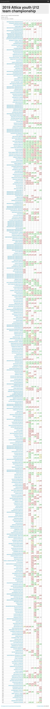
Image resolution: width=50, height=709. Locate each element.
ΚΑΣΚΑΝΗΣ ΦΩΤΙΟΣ (19, 468)
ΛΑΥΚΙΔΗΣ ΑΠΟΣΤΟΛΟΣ (18, 52)
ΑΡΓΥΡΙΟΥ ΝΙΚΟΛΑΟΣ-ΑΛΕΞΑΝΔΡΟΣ (16, 401)
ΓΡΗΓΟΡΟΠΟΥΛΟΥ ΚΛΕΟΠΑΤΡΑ (16, 210)
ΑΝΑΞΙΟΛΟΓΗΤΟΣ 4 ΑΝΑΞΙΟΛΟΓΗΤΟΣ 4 (15, 257)
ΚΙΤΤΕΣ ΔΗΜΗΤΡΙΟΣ (19, 251)
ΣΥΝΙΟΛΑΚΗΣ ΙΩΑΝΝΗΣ (18, 518)
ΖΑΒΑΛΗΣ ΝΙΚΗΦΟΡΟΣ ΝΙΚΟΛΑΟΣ (16, 498)
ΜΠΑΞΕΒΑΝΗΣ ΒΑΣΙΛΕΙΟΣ (18, 584)
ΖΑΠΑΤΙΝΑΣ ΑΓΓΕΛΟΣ (18, 696)
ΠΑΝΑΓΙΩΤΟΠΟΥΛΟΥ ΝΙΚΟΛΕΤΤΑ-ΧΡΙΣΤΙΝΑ (14, 563)
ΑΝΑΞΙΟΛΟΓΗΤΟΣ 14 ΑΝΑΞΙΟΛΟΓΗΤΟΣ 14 (15, 165)
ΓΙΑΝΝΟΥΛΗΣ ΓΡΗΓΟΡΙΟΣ (18, 409)
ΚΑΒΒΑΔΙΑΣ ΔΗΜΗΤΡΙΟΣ (18, 109)
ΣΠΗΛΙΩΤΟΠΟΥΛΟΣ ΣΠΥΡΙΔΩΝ (17, 548)
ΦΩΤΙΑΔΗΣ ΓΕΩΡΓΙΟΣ (18, 639)
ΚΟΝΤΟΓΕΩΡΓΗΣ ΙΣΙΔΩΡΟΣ (17, 240)
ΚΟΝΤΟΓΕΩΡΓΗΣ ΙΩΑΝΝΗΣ (17, 238)
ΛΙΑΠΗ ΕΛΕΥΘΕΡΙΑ (19, 523)
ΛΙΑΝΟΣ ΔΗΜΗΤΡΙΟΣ (19, 26)
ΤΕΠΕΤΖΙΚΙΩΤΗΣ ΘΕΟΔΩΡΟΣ (17, 212)
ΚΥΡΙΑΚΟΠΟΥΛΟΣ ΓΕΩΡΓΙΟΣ (17, 266)
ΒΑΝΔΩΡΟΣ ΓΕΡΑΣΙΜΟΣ (18, 365)
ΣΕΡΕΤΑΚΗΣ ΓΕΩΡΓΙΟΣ (18, 269)
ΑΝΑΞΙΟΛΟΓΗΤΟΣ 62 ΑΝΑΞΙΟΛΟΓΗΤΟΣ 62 (15, 246)
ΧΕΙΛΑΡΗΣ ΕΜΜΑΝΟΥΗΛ (18, 648)
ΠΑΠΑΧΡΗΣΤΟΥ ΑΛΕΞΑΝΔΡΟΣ (17, 495)
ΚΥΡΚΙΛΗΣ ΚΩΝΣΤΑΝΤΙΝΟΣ (17, 633)
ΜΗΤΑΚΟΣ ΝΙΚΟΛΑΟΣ (19, 428)
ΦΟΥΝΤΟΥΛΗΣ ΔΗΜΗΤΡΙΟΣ (17, 620)
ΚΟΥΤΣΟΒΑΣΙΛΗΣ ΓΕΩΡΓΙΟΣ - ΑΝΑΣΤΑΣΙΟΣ (14, 209)
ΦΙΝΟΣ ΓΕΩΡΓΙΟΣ (19, 450)
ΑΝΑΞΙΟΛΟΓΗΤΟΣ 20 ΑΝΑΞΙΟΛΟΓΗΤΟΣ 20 (15, 369)
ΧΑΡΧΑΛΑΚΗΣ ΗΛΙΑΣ (19, 335)
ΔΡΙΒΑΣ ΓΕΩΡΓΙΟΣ (19, 150)
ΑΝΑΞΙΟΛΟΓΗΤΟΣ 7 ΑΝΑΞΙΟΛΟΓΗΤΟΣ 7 (15, 222)
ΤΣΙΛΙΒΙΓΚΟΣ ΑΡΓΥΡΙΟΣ (18, 503)
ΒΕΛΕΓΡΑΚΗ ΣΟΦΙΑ (19, 139)
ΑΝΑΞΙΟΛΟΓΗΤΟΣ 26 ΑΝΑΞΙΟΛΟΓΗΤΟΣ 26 (15, 275)
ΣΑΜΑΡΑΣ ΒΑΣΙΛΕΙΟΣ (18, 609)
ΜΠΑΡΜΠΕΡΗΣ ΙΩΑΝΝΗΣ (18, 168)
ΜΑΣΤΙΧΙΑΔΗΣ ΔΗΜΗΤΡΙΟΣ (17, 136)
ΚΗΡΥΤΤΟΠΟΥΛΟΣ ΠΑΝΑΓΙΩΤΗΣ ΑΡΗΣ (15, 284)
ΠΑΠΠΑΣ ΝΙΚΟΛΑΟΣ (19, 513)
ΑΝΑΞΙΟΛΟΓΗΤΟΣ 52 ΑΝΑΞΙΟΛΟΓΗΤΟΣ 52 (15, 71)
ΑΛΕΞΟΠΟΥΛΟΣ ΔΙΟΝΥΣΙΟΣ (17, 112)
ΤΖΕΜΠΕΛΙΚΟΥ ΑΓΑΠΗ (18, 529)
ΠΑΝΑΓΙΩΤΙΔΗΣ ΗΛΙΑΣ (18, 303)
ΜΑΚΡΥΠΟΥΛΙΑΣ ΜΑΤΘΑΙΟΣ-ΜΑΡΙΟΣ (16, 425)
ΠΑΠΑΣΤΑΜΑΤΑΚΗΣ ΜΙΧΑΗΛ (17, 628)
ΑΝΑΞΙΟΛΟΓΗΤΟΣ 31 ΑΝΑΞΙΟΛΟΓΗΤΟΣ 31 (15, 447)
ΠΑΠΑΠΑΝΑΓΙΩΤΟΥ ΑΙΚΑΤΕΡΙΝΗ (17, 647)
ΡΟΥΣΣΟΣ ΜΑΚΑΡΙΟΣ (19, 285)
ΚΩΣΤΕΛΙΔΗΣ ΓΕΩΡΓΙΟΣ (18, 75)
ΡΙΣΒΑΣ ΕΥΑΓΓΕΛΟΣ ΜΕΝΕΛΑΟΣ (16, 59)
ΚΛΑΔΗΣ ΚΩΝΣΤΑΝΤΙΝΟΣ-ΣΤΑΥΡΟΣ (16, 368)
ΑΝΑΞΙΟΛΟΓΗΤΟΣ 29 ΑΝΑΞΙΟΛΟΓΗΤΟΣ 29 (15, 37)
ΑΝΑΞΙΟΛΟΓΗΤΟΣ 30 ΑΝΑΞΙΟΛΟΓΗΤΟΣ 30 (15, 446)
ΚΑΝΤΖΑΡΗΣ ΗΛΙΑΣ (19, 68)
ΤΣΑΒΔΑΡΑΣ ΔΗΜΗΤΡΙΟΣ (18, 144)
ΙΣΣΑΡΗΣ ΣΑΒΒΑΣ (19, 320)
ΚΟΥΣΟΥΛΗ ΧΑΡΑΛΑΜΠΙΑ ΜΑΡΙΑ (16, 443)
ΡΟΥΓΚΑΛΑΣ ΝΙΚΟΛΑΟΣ (18, 215)
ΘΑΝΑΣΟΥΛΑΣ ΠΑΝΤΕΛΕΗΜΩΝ (17, 344)
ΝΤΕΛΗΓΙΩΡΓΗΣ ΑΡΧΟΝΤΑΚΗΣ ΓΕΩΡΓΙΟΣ (15, 583)
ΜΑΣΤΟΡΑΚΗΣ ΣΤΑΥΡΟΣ (18, 674)
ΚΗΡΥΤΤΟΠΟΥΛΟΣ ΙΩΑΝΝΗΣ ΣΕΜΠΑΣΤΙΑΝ (15, 282)
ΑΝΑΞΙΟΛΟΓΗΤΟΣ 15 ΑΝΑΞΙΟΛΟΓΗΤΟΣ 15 (15, 360)
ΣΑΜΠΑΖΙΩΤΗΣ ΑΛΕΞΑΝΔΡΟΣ (17, 200)
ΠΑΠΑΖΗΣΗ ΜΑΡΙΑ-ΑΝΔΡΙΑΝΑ (17, 700)
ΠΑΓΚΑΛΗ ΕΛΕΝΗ (19, 570)
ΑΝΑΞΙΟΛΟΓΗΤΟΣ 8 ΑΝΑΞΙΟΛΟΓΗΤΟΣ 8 (15, 224)
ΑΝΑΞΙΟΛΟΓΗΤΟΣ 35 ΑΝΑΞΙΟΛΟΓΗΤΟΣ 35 (15, 329)
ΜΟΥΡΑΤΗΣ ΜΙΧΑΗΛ (19, 656)
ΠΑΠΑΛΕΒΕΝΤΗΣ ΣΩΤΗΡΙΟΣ (17, 573)
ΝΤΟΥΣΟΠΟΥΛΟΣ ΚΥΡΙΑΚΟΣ (17, 661)
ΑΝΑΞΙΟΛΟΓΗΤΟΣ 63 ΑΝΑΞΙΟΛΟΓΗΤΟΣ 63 (15, 247)
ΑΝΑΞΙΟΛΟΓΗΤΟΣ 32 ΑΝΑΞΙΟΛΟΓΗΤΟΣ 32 (15, 448)
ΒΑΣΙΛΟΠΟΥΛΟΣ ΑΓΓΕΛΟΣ (18, 254)
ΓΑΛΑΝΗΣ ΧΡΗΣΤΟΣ (19, 202)
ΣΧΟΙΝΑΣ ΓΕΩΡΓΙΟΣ (19, 402)
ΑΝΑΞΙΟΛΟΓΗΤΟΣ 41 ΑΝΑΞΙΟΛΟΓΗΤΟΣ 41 (15, 226)
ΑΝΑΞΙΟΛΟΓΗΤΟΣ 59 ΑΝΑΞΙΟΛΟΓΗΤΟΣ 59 (15, 33)
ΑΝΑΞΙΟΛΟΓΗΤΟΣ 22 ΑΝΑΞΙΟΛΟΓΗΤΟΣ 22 (15, 396)
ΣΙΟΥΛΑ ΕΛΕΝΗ (20, 581)
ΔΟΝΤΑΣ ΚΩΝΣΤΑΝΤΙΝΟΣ (18, 308)
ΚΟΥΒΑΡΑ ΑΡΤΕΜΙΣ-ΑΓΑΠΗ (17, 394)
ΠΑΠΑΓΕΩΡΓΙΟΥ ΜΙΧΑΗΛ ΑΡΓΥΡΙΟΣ (16, 154)
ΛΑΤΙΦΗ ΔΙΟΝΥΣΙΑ (19, 699)
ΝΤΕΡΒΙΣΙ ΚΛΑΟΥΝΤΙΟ (18, 575)
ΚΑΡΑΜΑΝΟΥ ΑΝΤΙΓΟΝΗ (18, 551)
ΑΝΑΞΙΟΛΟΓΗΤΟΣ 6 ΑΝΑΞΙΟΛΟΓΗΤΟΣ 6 (15, 221)
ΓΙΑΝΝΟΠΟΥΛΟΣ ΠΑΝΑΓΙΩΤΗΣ (17, 346)
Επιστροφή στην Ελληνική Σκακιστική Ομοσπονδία (11, 706)
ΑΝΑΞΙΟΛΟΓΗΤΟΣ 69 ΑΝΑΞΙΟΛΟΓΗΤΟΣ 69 (15, 74)
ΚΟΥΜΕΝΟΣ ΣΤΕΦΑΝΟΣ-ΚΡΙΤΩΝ (16, 631)
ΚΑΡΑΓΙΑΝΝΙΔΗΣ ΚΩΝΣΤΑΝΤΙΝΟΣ (16, 115)
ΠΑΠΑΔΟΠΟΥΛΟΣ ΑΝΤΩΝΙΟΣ (17, 250)
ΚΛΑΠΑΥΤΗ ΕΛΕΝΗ (19, 180)
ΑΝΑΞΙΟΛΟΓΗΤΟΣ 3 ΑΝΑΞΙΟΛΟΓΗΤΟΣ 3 (15, 256)
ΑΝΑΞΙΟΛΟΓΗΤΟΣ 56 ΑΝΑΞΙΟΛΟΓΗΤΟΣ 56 (15, 600)
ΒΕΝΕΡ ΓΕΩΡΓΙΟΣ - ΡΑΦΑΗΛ (17, 693)
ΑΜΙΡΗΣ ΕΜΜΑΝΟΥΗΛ (18, 163)
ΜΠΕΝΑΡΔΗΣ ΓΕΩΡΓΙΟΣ (18, 617)
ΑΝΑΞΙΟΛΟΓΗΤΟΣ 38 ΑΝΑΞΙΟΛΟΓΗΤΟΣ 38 (15, 309)
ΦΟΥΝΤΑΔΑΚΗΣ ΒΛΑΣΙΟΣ (18, 587)
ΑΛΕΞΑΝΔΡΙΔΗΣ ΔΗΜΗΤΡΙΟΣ (17, 482)
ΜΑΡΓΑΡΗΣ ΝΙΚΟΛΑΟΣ (18, 660)
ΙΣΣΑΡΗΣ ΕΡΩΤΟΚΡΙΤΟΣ (18, 538)
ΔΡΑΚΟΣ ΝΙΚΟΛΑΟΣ (19, 195)
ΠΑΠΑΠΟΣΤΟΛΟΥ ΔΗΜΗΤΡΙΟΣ (17, 510)
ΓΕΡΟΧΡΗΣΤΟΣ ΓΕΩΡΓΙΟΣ (18, 697)
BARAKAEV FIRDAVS (19, 374)
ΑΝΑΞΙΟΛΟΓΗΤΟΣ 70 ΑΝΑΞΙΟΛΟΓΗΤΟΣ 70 (15, 203)
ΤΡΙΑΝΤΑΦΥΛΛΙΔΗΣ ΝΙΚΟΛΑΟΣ (17, 532)
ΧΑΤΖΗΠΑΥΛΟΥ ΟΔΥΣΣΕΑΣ (17, 127)
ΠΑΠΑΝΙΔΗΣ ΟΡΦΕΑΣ (19, 42)
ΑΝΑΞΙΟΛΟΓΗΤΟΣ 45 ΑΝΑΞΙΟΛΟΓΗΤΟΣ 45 (15, 470)
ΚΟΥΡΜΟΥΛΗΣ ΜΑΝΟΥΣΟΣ (17, 553)
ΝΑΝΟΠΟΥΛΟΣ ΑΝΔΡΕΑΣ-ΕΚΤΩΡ (16, 92)
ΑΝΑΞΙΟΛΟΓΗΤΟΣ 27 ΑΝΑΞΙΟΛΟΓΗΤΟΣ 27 (15, 276)
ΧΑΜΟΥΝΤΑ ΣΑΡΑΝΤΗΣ (18, 392)
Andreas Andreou (41, 706)
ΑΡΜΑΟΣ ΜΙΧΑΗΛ (19, 472)
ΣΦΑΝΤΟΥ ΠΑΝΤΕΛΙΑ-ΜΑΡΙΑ (17, 62)
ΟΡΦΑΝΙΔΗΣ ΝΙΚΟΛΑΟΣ (18, 48)
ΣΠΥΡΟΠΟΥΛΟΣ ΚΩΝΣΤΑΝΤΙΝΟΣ (16, 376)
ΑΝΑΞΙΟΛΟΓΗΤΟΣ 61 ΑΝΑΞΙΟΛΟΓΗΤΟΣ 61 (15, 244)
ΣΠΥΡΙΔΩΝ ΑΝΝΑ (19, 121)
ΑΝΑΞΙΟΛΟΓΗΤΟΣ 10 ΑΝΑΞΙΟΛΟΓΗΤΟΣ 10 (15, 268)
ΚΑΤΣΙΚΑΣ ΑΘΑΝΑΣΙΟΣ (18, 382)
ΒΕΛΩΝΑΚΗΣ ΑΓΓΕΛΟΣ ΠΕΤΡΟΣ (16, 310)
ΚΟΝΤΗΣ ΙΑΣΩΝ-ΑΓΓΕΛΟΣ (18, 541)
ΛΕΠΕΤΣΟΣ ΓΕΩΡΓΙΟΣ (18, 474)
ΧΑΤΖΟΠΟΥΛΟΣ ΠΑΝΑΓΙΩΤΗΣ (17, 45)
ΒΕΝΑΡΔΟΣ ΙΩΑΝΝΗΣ (19, 611)
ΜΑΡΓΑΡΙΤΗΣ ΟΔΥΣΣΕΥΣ (18, 110)
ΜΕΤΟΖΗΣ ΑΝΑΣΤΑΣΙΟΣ (18, 420)
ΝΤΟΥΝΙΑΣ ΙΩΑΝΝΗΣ (19, 362)
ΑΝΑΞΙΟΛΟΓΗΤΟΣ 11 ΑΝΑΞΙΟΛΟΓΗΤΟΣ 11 (15, 230)
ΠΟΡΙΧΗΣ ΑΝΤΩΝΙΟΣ (19, 149)
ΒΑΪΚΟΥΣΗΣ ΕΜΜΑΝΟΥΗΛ (18, 416)
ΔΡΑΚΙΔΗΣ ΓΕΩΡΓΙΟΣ (19, 89)
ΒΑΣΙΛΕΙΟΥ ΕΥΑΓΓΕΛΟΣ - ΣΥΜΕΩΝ (16, 330)
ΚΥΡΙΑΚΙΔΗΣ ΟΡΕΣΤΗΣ (18, 281)
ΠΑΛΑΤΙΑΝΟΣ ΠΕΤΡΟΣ (18, 79)
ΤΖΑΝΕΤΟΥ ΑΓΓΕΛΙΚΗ (18, 356)
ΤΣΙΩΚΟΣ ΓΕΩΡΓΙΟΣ (19, 493)
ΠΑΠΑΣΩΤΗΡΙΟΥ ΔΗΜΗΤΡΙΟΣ (17, 233)
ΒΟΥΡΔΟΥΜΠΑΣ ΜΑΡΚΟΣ (18, 271)
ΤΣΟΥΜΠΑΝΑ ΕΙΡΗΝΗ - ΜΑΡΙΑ (17, 637)
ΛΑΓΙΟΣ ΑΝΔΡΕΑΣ (19, 576)
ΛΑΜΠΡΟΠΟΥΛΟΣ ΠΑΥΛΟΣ (18, 54)
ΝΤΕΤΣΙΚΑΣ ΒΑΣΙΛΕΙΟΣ (18, 301)
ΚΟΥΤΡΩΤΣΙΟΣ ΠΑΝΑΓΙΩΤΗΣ (17, 352)
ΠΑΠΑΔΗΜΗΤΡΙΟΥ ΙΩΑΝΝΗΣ (17, 97)
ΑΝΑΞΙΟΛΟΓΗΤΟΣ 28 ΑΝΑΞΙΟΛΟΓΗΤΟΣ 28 (15, 131)
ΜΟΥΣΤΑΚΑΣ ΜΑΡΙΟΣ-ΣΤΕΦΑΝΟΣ (16, 433)
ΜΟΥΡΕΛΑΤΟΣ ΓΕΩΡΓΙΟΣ (18, 56)
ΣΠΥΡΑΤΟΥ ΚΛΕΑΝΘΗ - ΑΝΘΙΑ (17, 82)
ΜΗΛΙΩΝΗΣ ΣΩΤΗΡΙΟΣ (18, 182)
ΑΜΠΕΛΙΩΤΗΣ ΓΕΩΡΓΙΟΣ (18, 100)
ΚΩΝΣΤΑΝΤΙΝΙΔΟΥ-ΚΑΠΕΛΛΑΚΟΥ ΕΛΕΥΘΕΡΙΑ (14, 237)
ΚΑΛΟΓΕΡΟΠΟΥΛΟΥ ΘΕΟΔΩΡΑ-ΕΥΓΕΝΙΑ (15, 655)
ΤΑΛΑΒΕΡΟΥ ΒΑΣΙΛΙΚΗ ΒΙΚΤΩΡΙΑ (16, 290)
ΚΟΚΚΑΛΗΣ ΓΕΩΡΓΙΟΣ (18, 332)
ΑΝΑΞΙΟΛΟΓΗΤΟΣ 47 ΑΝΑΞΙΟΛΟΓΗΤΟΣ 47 (15, 405)
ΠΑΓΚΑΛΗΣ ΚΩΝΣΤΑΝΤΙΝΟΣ (17, 323)
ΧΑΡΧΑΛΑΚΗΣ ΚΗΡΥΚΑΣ (18, 546)
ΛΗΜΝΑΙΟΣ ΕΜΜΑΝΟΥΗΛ (18, 157)
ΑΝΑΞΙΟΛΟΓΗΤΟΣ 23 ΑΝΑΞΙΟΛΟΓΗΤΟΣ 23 (15, 30)
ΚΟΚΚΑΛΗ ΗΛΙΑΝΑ (19, 621)
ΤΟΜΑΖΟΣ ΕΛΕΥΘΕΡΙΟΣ (18, 591)
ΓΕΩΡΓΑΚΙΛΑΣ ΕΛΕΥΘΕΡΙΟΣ (17, 422)
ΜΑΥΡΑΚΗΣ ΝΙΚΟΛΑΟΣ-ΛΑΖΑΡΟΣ (16, 680)
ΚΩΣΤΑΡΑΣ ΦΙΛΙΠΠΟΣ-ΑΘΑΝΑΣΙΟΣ (16, 414)
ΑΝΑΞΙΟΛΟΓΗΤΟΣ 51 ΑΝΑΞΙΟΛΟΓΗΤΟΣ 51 (15, 88)
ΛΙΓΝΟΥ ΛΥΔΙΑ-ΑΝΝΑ (19, 658)
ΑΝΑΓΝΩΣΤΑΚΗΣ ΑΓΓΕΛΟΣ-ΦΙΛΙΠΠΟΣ (15, 389)
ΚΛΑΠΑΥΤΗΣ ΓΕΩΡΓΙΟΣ (18, 565)
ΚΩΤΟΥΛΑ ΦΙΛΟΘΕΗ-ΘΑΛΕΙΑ (17, 479)
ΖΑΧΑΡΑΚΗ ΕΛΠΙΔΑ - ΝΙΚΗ (18, 337)
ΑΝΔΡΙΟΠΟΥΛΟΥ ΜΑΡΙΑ (18, 691)
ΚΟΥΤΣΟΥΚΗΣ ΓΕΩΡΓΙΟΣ (18, 363)
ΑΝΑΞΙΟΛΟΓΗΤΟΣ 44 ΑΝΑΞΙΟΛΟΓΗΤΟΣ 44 (15, 63)
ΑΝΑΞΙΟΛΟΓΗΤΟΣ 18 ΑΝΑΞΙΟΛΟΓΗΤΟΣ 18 (15, 194)
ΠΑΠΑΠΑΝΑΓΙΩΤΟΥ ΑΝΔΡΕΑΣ (17, 645)
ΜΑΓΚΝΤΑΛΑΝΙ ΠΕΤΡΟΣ (18, 626)
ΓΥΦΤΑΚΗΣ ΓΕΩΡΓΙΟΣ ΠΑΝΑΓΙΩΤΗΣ (16, 220)
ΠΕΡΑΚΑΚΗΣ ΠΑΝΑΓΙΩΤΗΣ (18, 688)
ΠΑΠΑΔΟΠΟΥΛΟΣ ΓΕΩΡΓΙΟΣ (17, 677)
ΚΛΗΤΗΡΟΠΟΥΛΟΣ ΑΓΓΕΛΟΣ (17, 218)
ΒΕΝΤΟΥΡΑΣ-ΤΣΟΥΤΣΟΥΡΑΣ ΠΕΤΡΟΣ (15, 306)
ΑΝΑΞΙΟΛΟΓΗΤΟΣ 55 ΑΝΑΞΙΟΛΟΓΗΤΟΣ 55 (15, 471)
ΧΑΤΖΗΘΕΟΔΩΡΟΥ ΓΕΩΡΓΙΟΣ (17, 690)
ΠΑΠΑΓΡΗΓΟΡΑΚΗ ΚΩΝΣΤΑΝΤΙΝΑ (16, 641)
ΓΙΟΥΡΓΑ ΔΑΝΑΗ (19, 430)
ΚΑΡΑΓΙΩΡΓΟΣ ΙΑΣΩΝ (18, 371)
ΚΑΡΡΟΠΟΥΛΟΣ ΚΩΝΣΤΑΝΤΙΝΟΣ (16, 380)
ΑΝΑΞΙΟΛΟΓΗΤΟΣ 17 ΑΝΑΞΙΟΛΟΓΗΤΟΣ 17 (15, 193)
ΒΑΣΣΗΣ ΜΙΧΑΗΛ (19, 354)
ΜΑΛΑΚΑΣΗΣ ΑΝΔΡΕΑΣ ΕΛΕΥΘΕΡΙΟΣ (15, 516)
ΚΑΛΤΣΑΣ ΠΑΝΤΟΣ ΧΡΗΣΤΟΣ (17, 652)
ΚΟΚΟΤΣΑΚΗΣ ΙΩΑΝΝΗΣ (18, 24)
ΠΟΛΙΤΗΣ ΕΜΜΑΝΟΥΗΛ (18, 146)
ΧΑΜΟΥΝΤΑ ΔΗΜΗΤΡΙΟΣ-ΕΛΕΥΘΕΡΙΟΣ (15, 391)
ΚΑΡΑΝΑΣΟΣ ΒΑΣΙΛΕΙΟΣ (18, 43)
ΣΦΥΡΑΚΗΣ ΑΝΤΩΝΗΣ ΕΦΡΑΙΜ (17, 118)
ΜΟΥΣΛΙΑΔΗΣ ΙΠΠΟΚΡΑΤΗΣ (17, 480)
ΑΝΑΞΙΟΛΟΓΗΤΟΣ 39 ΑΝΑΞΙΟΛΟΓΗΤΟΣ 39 (15, 325)
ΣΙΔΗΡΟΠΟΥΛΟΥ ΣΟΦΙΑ (18, 488)
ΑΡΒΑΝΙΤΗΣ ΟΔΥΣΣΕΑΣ (18, 557)
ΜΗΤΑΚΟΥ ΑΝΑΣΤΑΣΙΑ (18, 431)
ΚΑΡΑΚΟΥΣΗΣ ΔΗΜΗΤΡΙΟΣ (17, 682)
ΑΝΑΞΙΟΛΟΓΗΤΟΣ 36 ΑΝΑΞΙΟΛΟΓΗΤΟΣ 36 (15, 130)
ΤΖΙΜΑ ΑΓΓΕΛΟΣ (19, 197)
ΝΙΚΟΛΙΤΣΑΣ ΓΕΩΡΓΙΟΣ (18, 260)
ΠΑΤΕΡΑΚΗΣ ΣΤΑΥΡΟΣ (18, 559)
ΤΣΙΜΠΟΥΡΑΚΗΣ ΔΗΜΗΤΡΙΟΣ (17, 261)
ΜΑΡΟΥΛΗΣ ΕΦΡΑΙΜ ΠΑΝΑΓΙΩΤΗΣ (16, 589)
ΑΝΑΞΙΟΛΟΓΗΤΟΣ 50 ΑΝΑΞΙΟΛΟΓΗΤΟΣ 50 (15, 383)
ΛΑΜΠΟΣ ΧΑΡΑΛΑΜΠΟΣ (18, 243)
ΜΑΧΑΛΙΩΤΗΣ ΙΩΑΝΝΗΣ (18, 123)
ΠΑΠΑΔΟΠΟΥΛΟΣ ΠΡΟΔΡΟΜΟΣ (17, 116)
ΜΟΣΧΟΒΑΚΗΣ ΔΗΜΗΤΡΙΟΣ (17, 462)
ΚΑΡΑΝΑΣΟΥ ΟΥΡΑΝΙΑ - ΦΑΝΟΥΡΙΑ (16, 40)
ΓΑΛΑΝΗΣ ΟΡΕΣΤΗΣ (19, 650)
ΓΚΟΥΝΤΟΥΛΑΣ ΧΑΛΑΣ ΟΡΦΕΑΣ (16, 377)
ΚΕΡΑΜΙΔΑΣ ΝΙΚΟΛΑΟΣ (18, 597)
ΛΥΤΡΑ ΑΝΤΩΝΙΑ (19, 562)
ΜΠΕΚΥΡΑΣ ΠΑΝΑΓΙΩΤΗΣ (18, 407)
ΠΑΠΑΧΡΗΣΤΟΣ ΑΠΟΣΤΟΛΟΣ (17, 467)
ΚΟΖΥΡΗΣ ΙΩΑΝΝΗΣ (19, 65)
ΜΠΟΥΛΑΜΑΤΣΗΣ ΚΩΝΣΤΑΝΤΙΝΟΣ (16, 83)
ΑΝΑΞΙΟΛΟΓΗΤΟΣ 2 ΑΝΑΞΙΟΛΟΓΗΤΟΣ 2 (15, 36)
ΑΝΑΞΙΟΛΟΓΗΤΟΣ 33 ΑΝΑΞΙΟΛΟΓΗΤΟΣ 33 (15, 248)
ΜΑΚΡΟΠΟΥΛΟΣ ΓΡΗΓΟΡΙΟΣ (17, 351)
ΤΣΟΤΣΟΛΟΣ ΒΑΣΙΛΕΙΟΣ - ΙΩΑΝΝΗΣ (16, 232)
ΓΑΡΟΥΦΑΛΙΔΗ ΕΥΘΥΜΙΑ (18, 205)
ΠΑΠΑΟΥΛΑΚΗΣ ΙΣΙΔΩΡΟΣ (18, 463)
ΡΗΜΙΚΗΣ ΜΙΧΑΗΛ (19, 603)
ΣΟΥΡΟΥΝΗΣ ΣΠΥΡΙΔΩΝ (18, 29)
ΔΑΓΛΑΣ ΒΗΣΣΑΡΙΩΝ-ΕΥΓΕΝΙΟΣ (17, 528)
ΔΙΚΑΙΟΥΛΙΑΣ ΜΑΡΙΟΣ (18, 476)
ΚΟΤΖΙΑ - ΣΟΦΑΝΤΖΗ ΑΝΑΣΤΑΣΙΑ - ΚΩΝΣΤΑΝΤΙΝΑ (13, 560)
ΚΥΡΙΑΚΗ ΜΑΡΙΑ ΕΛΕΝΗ (18, 287)
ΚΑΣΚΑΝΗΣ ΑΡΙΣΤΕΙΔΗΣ (18, 312)
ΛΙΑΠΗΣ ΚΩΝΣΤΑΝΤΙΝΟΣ (18, 457)
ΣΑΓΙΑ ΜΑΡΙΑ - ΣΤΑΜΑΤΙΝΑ (17, 663)
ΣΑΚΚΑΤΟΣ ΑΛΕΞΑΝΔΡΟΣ (18, 444)
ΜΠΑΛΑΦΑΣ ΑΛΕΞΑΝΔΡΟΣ (18, 520)
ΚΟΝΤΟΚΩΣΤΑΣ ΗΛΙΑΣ (18, 176)
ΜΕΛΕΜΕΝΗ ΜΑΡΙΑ (19, 579)
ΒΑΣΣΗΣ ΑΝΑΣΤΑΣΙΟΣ (18, 292)
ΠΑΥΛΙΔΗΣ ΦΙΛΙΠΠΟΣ (19, 694)
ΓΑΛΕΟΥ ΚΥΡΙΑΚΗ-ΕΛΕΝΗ (18, 126)
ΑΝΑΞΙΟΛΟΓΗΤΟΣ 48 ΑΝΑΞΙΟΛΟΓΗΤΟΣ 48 (15, 419)
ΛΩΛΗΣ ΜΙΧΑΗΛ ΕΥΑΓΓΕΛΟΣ (17, 451)
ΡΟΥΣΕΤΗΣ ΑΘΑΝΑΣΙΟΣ (18, 615)
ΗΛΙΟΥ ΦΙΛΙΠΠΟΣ (19, 134)
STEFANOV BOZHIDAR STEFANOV (16, 395)
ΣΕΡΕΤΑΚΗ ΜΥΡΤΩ (19, 417)
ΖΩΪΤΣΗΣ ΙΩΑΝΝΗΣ (19, 228)
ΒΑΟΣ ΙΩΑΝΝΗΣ (20, 46)
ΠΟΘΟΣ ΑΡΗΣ (20, 77)
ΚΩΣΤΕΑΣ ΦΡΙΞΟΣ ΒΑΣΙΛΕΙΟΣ (17, 386)
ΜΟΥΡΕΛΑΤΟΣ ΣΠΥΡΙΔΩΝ (18, 51)
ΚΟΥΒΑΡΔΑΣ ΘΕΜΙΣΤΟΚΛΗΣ (17, 235)
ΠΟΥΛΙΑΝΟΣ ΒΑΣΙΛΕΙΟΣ (18, 683)
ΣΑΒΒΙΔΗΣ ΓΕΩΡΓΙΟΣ (19, 279)
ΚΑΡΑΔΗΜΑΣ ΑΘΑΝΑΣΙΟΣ (18, 485)
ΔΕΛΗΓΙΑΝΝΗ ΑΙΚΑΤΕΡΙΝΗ (18, 102)
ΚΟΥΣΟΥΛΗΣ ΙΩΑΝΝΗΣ (18, 172)
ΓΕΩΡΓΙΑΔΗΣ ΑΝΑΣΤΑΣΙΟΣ (17, 141)
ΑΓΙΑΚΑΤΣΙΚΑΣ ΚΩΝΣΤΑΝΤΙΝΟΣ (17, 147)
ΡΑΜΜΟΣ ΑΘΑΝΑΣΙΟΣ (18, 296)
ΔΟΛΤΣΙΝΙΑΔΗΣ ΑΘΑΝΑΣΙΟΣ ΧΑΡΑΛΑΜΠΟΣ (14, 38)
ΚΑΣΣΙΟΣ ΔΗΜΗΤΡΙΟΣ (18, 142)
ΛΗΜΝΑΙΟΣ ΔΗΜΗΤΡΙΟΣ (18, 385)
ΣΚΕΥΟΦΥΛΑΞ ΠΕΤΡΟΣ (18, 664)
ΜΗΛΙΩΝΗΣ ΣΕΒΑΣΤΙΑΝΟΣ (18, 184)
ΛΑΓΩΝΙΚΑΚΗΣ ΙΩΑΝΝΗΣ (18, 322)
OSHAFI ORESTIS (19, 567)
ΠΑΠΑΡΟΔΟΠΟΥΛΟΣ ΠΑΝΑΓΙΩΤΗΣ (16, 338)
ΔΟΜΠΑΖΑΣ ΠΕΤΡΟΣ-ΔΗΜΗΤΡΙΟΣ (16, 526)
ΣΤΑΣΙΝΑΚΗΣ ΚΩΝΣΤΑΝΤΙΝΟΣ (17, 166)
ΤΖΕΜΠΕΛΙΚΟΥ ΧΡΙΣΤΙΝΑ (18, 531)
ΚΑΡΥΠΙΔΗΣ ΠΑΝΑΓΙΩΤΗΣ (18, 578)
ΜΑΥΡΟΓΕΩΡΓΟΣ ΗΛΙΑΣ (18, 300)
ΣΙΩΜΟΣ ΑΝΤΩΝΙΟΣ (19, 636)
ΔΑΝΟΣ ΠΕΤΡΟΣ (20, 411)
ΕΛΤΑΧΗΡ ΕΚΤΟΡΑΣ (19, 272)
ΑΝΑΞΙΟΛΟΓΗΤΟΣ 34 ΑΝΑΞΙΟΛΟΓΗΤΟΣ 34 (15, 512)
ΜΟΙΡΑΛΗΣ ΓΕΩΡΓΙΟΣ (18, 357)
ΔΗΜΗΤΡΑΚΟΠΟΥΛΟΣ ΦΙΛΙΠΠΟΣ (16, 595)
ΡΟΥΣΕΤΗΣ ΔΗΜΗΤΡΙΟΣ (18, 614)
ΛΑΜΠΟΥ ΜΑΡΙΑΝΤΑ (19, 241)
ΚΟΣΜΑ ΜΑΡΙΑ (20, 604)
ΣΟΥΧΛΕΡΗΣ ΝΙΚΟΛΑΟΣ (18, 99)
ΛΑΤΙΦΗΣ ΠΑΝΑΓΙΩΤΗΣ (18, 327)
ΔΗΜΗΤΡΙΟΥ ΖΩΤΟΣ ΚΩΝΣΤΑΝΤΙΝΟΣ (16, 155)
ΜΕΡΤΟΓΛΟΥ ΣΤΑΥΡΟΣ (18, 492)
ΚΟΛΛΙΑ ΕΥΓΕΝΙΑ (19, 60)
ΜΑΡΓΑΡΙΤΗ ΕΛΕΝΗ (19, 653)
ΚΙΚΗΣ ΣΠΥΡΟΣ (20, 213)
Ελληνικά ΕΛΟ (5, 1)
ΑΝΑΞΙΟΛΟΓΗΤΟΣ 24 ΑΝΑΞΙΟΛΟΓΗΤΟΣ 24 (15, 274)
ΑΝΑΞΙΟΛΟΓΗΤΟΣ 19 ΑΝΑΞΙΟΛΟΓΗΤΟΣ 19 (15, 404)
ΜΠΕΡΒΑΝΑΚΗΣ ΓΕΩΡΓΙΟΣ (17, 499)
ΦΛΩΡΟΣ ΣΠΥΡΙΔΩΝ (19, 668)
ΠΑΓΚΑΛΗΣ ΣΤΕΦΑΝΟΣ (18, 568)
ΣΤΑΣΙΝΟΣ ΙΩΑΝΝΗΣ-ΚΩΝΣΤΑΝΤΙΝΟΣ (16, 439)
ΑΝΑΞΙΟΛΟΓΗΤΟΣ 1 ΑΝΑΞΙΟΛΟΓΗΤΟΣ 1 (15, 34)
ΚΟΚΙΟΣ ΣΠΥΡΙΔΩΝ (19, 441)
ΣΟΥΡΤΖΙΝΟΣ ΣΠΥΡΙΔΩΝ (18, 642)
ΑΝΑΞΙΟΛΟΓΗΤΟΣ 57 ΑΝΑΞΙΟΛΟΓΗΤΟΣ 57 (15, 113)
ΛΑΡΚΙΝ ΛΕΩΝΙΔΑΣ (19, 298)
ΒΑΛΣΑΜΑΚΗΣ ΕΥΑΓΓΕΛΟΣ (17, 549)
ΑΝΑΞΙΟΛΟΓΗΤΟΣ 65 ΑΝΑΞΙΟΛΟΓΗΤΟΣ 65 (15, 408)
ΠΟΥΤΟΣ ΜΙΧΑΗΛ (19, 187)
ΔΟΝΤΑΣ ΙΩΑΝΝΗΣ (19, 506)
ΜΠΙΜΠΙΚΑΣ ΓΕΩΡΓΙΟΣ (18, 315)
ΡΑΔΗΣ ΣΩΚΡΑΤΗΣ (19, 158)
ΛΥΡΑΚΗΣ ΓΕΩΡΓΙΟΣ (19, 340)
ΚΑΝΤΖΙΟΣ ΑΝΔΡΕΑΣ (19, 198)
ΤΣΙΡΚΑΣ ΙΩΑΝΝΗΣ (19, 438)
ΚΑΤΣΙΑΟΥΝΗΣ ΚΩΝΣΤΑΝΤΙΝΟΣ (17, 427)
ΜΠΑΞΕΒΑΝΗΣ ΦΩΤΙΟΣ (18, 66)
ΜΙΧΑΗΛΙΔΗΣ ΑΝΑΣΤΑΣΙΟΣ (18, 179)
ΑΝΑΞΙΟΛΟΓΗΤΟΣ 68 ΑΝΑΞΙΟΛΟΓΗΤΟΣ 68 (15, 459)
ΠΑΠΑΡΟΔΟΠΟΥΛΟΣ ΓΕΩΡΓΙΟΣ (17, 343)
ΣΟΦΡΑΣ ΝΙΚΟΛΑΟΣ (19, 507)
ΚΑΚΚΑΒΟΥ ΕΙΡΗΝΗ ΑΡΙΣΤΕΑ (17, 545)
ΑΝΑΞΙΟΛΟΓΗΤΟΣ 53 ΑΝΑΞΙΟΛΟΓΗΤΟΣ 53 (15, 107)
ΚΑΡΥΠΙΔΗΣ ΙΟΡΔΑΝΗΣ (18, 70)
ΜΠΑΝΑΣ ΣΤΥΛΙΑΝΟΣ (19, 501)
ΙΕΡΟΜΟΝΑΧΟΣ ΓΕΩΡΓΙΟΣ (18, 687)
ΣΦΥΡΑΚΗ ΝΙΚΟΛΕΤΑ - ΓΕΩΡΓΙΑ (16, 120)
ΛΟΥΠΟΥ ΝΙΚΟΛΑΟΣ (19, 413)
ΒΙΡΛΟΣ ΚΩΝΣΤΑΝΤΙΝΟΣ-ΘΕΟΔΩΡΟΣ (16, 685)
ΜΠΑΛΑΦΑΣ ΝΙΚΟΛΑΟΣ (18, 521)
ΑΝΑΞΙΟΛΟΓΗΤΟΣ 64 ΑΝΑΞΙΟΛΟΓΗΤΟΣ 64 (15, 618)
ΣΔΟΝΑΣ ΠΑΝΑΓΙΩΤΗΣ (18, 477)
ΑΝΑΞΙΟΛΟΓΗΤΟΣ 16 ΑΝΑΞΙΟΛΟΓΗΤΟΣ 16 (15, 191)
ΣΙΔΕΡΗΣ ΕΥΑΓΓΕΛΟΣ (18, 504)
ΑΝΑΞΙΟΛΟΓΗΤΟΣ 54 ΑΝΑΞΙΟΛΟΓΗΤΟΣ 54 (15, 129)
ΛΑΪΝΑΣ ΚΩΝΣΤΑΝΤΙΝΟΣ (18, 388)
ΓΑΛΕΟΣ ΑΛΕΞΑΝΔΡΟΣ (18, 124)
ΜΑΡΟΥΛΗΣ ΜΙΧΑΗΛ (19, 460)
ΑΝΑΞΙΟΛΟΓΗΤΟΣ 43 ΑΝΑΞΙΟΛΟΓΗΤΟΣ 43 (15, 206)
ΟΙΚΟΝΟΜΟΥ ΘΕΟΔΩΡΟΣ (18, 456)
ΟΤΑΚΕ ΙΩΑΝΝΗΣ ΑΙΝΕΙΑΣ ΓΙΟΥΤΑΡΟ (16, 152)
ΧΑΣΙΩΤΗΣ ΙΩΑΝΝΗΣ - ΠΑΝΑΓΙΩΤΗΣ (16, 535)
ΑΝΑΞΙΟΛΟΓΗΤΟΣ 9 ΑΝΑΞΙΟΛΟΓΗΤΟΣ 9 (15, 225)
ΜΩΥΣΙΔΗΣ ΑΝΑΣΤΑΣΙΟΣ (18, 318)
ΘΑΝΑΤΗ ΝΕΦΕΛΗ (19, 317)
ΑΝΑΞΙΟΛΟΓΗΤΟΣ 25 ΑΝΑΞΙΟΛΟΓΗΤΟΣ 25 (15, 277)
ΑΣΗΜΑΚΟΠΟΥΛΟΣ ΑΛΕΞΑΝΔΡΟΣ (16, 666)
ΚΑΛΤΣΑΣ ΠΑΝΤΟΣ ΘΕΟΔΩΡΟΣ (17, 32)
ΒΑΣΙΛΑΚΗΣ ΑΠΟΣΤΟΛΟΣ (18, 95)
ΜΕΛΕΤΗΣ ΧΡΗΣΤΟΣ (19, 359)
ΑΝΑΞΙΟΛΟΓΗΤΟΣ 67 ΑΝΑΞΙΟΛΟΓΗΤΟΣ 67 (15, 21)
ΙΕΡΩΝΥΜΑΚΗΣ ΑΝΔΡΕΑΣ (18, 72)
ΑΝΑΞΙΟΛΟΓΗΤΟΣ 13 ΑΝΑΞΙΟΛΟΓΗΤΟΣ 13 (15, 106)
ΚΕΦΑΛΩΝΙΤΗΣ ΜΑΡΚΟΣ (18, 509)
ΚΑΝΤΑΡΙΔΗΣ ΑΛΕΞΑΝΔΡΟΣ (17, 348)
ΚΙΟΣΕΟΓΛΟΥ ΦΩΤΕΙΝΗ (18, 702)
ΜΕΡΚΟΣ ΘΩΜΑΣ (19, 160)
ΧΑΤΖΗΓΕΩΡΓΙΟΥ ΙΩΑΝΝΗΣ (17, 366)
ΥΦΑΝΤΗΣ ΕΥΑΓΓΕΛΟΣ (18, 80)
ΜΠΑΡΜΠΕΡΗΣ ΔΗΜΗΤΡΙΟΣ (17, 169)
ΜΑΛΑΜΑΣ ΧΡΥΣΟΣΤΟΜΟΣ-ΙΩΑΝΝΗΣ (16, 543)
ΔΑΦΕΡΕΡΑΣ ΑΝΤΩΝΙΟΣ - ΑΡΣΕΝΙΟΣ (16, 341)
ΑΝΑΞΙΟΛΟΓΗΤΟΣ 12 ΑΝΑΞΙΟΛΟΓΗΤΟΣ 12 (15, 105)
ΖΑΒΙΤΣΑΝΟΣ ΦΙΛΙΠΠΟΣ (18, 601)
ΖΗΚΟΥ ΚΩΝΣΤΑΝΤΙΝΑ (18, 289)
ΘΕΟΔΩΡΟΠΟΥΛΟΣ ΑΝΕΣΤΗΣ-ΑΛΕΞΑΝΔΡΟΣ (14, 606)
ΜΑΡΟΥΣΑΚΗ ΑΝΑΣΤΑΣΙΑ (18, 623)
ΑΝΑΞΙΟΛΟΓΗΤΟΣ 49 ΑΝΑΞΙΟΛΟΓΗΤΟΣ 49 (15, 27)
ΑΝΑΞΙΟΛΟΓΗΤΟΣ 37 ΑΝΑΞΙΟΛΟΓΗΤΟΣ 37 (15, 49)
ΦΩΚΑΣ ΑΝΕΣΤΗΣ (19, 190)
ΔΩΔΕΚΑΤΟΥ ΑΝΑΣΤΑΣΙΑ (18, 265)
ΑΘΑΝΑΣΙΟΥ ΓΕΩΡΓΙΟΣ (18, 435)
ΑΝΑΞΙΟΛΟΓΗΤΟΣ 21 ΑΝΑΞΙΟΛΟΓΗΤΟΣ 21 (15, 86)
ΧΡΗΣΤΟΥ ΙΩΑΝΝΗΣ (19, 671)
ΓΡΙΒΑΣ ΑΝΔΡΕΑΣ (19, 293)
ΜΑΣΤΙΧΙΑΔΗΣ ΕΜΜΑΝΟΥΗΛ (17, 138)
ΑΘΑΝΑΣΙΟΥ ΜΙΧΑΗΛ (19, 436)
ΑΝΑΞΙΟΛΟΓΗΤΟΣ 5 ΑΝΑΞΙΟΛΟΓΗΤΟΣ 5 (15, 258)
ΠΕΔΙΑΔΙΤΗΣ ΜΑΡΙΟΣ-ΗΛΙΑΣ (17, 349)
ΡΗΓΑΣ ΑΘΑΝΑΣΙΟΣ (19, 103)
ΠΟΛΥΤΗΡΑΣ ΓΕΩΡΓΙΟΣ (18, 672)
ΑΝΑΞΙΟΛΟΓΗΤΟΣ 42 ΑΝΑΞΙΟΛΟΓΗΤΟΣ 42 (15, 207)
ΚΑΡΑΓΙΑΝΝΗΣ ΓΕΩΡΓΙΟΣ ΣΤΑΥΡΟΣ (16, 629)
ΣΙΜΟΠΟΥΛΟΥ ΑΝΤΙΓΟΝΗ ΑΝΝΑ (17, 598)
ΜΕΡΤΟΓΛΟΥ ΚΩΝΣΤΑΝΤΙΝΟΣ (17, 490)
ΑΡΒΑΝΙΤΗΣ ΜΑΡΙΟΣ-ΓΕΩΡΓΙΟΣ (17, 556)
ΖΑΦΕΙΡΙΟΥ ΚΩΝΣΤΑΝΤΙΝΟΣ (17, 524)
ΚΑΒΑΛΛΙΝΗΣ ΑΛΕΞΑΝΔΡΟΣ (17, 295)
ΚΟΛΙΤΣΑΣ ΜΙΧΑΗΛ (19, 612)
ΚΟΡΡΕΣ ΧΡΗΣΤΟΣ (19, 487)
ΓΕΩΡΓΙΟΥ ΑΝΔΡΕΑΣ (19, 263)
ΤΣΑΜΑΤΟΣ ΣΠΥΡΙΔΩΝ (18, 607)
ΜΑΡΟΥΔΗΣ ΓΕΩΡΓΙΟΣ (18, 188)
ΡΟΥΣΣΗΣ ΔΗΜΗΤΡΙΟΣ (18, 379)
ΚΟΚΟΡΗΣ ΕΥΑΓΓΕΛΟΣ (18, 669)
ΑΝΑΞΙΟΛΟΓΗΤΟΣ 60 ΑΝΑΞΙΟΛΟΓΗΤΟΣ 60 (15, 594)
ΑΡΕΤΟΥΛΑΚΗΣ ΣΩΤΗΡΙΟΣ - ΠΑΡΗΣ (16, 57)
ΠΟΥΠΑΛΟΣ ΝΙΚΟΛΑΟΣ (18, 453)
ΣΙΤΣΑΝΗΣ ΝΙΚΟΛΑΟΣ (19, 454)
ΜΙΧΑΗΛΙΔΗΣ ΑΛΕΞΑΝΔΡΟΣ (17, 314)
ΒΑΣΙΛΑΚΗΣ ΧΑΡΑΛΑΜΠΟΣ (17, 94)
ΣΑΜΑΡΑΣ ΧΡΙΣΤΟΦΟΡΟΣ (18, 398)
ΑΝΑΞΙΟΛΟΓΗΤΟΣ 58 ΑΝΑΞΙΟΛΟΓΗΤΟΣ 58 (15, 554)
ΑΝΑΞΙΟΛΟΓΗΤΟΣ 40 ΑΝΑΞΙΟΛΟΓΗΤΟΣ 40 (15, 326)
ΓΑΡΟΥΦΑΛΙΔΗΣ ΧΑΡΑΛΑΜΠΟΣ (17, 644)
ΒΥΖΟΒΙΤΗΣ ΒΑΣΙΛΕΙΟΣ (18, 91)
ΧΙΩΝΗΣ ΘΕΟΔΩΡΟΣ (19, 372)
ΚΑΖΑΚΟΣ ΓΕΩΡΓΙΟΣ (19, 484)
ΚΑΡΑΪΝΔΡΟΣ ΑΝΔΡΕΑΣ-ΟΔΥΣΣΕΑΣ (16, 23)
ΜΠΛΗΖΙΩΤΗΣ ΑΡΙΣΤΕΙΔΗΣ (18, 174)
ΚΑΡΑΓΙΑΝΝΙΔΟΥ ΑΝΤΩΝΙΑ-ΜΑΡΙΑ (16, 399)
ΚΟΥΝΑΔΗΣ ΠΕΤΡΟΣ (19, 465)
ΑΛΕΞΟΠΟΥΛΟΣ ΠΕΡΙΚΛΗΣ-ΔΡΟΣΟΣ (16, 304)
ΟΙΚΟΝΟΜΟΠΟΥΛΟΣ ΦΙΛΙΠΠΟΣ (17, 162)
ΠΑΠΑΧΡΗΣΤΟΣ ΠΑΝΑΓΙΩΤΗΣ (17, 676)
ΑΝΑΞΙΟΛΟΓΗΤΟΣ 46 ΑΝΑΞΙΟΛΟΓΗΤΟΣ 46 (15, 534)
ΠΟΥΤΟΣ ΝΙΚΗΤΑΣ (19, 185)
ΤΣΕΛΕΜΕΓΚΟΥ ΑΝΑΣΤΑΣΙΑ (17, 540)
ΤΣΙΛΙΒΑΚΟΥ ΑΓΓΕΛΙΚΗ (18, 253)
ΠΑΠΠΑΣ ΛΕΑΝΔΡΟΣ (19, 515)
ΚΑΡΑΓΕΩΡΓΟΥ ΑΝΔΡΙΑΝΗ (17, 217)
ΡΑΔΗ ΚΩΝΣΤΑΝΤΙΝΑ (19, 171)
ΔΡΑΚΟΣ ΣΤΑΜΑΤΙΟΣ (19, 571)
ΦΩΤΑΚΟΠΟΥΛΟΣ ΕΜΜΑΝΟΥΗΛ (17, 133)
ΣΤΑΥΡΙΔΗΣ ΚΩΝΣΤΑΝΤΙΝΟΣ (17, 496)
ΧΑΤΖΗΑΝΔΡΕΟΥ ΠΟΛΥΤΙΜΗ (17, 592)
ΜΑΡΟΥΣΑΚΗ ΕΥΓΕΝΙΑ (18, 625)
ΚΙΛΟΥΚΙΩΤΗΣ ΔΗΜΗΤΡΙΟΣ (17, 423)
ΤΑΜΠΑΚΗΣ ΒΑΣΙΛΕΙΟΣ (18, 333)
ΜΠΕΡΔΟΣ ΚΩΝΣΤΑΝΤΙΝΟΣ (17, 85)
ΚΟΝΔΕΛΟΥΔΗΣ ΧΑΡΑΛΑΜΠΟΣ (17, 679)
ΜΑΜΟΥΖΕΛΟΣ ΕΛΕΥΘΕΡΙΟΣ (17, 177)
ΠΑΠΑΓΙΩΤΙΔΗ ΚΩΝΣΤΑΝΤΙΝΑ (17, 634)
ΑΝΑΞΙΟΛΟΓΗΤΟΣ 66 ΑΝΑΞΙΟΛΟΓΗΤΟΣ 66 (15, 229)
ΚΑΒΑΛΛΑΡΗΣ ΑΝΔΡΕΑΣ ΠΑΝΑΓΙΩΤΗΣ (15, 537)
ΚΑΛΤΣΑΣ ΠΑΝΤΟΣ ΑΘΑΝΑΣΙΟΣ (17, 586)
